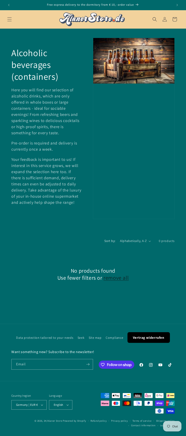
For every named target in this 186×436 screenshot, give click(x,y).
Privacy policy (119, 420)
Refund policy (99, 420)
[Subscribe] (88, 364)
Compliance (114, 338)
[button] (10, 19)
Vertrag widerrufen (148, 337)
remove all (116, 277)
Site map (95, 338)
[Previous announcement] (9, 5)
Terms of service (142, 420)
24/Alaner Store (53, 420)
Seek (81, 338)
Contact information (143, 425)
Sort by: (109, 241)
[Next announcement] (177, 5)
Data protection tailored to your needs (44, 338)
